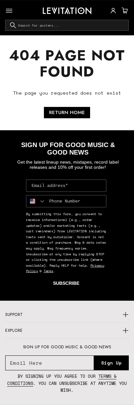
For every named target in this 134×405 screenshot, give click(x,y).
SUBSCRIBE (66, 283)
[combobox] (67, 25)
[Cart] (124, 11)
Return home (67, 112)
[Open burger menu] (9, 11)
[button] (124, 11)
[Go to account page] (113, 11)
